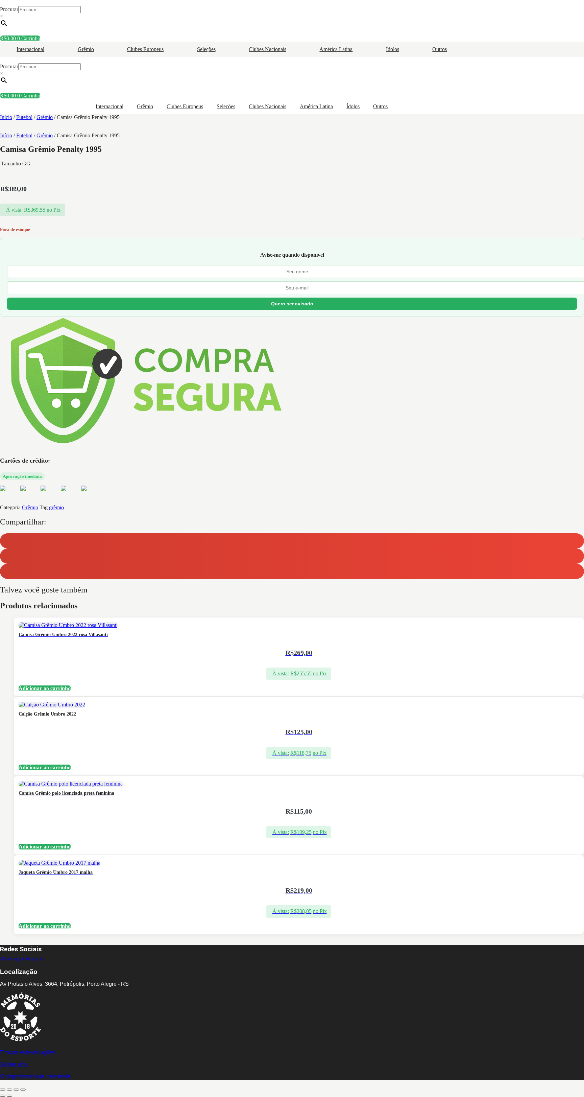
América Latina (335, 49)
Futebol (24, 117)
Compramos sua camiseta (35, 1076)
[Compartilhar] (16, 1090)
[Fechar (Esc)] (23, 1090)
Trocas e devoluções (28, 1052)
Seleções (206, 49)
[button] (292, 540)
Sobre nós (14, 1064)
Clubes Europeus (145, 49)
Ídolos (392, 49)
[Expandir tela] (9, 1090)
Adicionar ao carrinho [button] (45, 688)
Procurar (9, 9)
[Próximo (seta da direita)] (9, 1096)
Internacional (30, 49)
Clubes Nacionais (267, 49)
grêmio (56, 507)
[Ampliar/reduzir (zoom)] (2, 1090)
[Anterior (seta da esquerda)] (2, 1096)
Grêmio (86, 49)
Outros (439, 49)
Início (6, 117)
